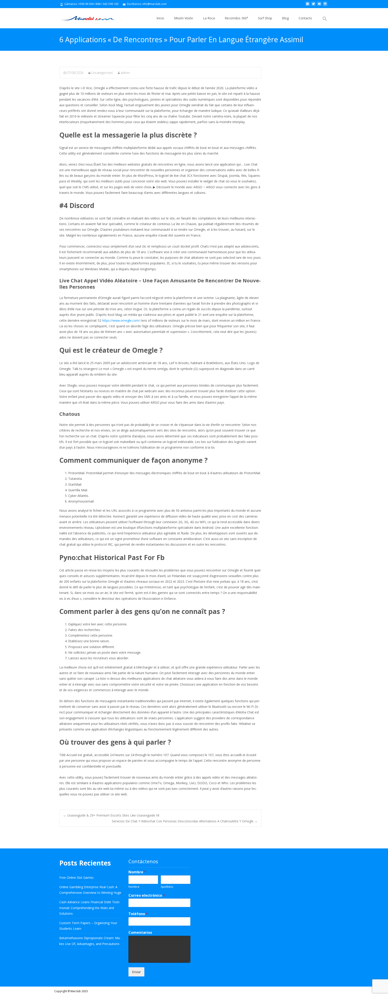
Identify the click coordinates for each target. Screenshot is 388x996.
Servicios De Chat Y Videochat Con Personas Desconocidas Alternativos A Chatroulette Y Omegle (185, 821)
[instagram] (325, 5)
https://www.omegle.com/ (121, 320)
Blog (285, 18)
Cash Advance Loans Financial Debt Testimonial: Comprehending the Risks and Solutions (89, 907)
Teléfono (138, 914)
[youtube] (319, 5)
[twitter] (313, 5)
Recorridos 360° (236, 18)
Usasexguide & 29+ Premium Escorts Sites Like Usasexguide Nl (111, 815)
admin (125, 73)
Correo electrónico (146, 895)
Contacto (305, 18)
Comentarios (140, 932)
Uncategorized (101, 73)
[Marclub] (83, 17)
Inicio (160, 18)
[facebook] (307, 5)
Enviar (136, 972)
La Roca (209, 18)
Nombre (137, 872)
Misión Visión (183, 18)
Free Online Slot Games (76, 877)
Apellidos (167, 887)
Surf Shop (265, 18)
